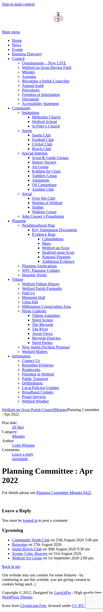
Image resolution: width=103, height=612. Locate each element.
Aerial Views (42, 333)
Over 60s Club (43, 198)
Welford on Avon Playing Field (46, 67)
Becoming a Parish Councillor (46, 81)
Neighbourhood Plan (38, 225)
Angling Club (43, 189)
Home (17, 40)
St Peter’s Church (46, 126)
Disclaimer (30, 99)
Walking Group (44, 212)
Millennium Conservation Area (46, 306)
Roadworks (31, 370)
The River (40, 329)
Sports (27, 131)
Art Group (40, 167)
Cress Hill (30, 302)
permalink (20, 459)
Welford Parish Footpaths (42, 288)
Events (17, 49)
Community (21, 108)
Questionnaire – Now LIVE (44, 63)
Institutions (30, 112)
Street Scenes (42, 320)
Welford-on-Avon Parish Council (28, 410)
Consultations (53, 239)
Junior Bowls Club (27, 549)
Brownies (19, 544)
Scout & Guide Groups (50, 158)
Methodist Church (46, 117)
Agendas (29, 76)
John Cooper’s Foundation (43, 216)
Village (17, 279)
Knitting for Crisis (46, 171)
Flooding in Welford (38, 374)
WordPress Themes (17, 597)
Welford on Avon (55, 248)
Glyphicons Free (33, 605)
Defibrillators (32, 383)
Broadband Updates (38, 392)
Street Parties (42, 342)
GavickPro (62, 592)
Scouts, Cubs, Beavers (30, 553)
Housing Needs (34, 275)
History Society (44, 162)
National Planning (56, 257)
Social (27, 194)
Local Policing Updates (40, 388)
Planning (19, 221)
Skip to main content (18, 4)
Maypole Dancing (46, 338)
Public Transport (35, 379)
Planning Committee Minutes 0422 (63, 493)
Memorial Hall (33, 297)
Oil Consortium (44, 185)
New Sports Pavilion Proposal (46, 347)
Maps (46, 243)
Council (18, 58)
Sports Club (41, 135)
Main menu (11, 32)
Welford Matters (35, 351)
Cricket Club (42, 144)
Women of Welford (47, 203)
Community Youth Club (31, 540)
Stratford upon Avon (58, 252)
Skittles (38, 207)
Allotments (40, 180)
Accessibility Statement (40, 103)
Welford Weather (35, 401)
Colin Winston (23, 445)
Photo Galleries (34, 311)
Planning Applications (39, 266)
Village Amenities (46, 315)
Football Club (43, 140)
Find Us (28, 293)
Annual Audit (33, 85)
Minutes (28, 72)
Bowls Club (41, 149)
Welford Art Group (27, 558)
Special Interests (35, 153)
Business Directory (27, 54)
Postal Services (34, 397)
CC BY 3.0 (81, 605)
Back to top (11, 566)
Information (21, 356)
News (16, 45)
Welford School (44, 121)
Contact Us (31, 360)
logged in (30, 520)
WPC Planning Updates (41, 270)
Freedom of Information (41, 94)
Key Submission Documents (54, 230)
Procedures (31, 90)
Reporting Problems (38, 365)
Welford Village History (41, 284)
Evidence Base (44, 234)
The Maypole (42, 324)
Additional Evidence (58, 261)
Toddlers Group (44, 176)
